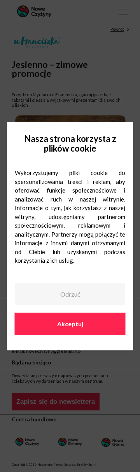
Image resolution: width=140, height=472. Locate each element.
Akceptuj (70, 323)
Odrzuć (70, 294)
